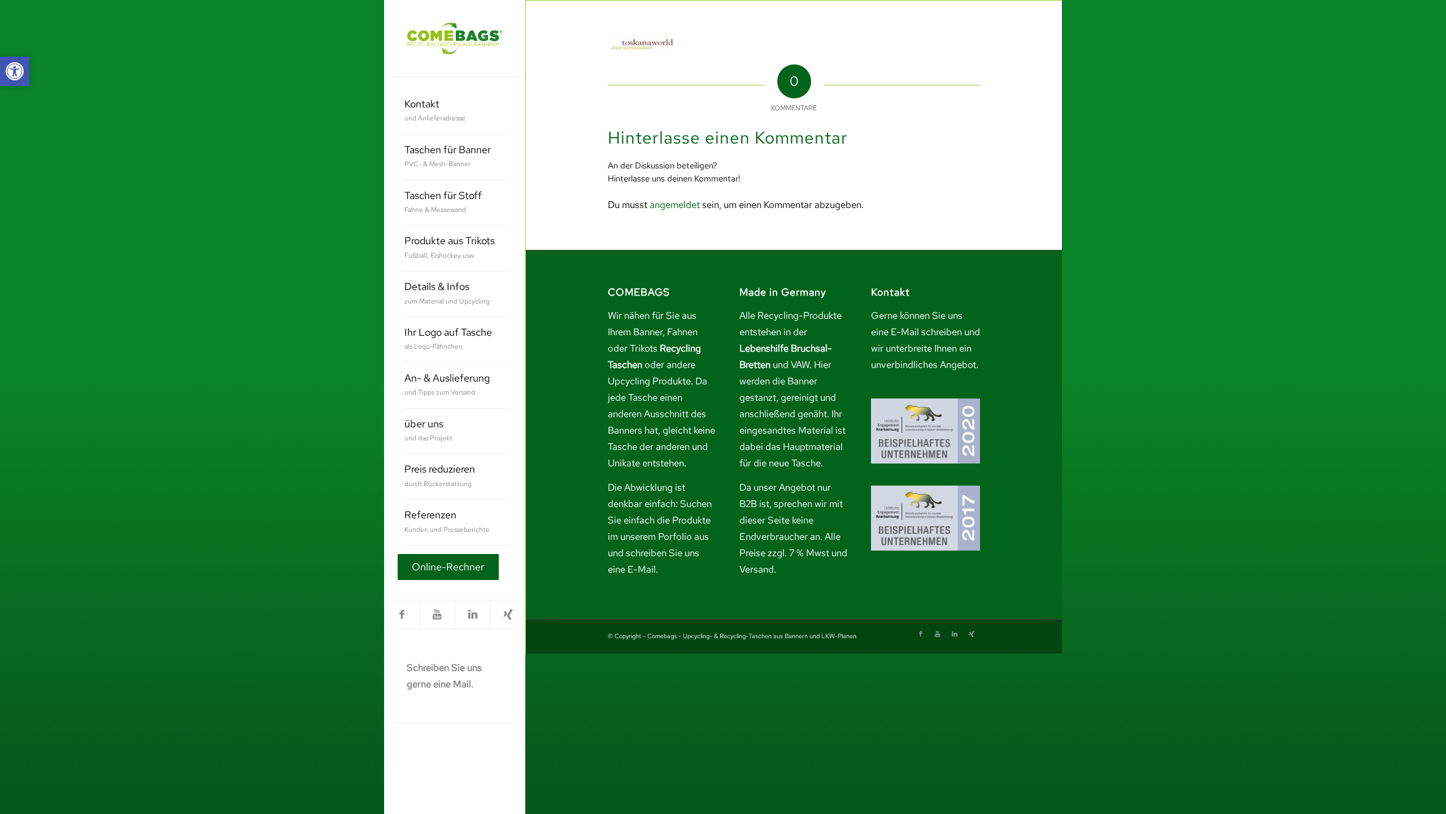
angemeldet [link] (675, 204)
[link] (14, 71)
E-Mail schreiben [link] (926, 332)
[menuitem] (455, 112)
